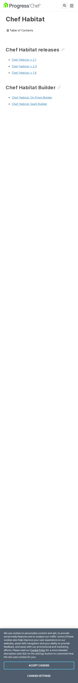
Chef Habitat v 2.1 (24, 59)
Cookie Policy (37, 650)
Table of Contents (21, 30)
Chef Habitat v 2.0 (24, 66)
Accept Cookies (39, 665)
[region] (39, 655)
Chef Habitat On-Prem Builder (32, 97)
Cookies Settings (39, 676)
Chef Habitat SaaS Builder (29, 103)
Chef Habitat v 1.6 (24, 72)
